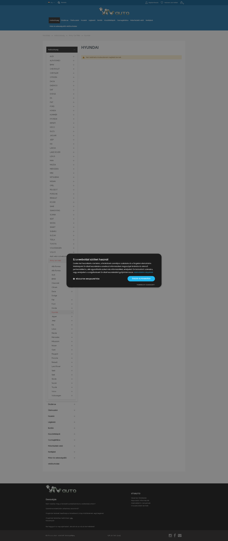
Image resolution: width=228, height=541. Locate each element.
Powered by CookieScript (146, 285)
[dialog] (114, 270)
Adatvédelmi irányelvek (143, 272)
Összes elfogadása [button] (141, 279)
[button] (86, 278)
